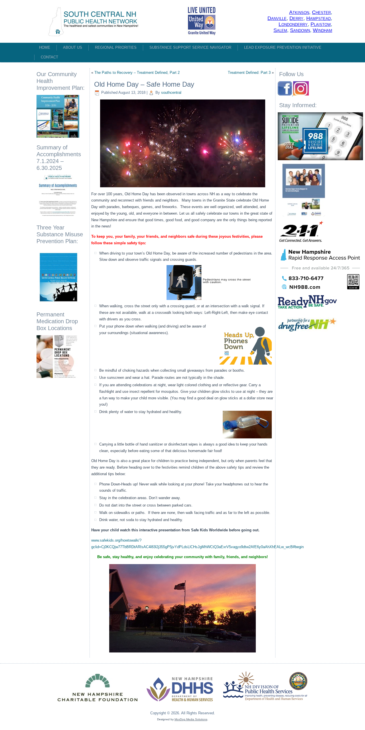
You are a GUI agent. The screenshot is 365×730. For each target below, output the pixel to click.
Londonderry (293, 24)
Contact (49, 57)
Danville (277, 18)
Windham (322, 30)
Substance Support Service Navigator (190, 47)
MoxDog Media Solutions (191, 719)
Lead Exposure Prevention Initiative (282, 47)
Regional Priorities (116, 47)
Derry (296, 18)
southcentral (171, 92)
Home (44, 47)
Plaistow (321, 24)
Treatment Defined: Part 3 (249, 72)
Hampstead (318, 18)
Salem (280, 30)
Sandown (300, 30)
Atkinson (299, 12)
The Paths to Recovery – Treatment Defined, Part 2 (137, 72)
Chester (321, 12)
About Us (72, 47)
